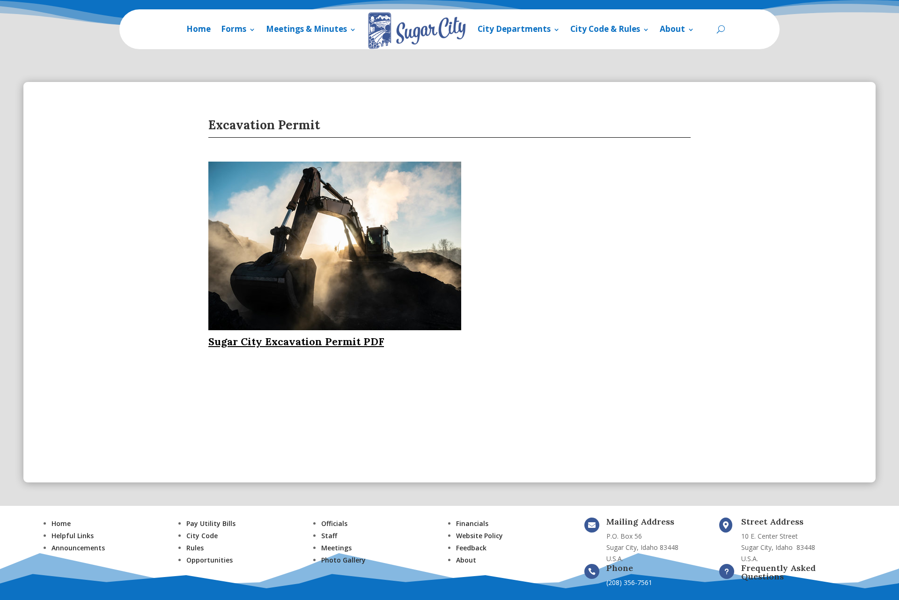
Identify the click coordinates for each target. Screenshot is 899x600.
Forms (233, 28)
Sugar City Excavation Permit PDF (296, 341)
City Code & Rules (605, 28)
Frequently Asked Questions (778, 572)
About (672, 28)
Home (198, 28)
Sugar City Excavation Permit (251, 382)
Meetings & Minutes (306, 28)
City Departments (514, 28)
